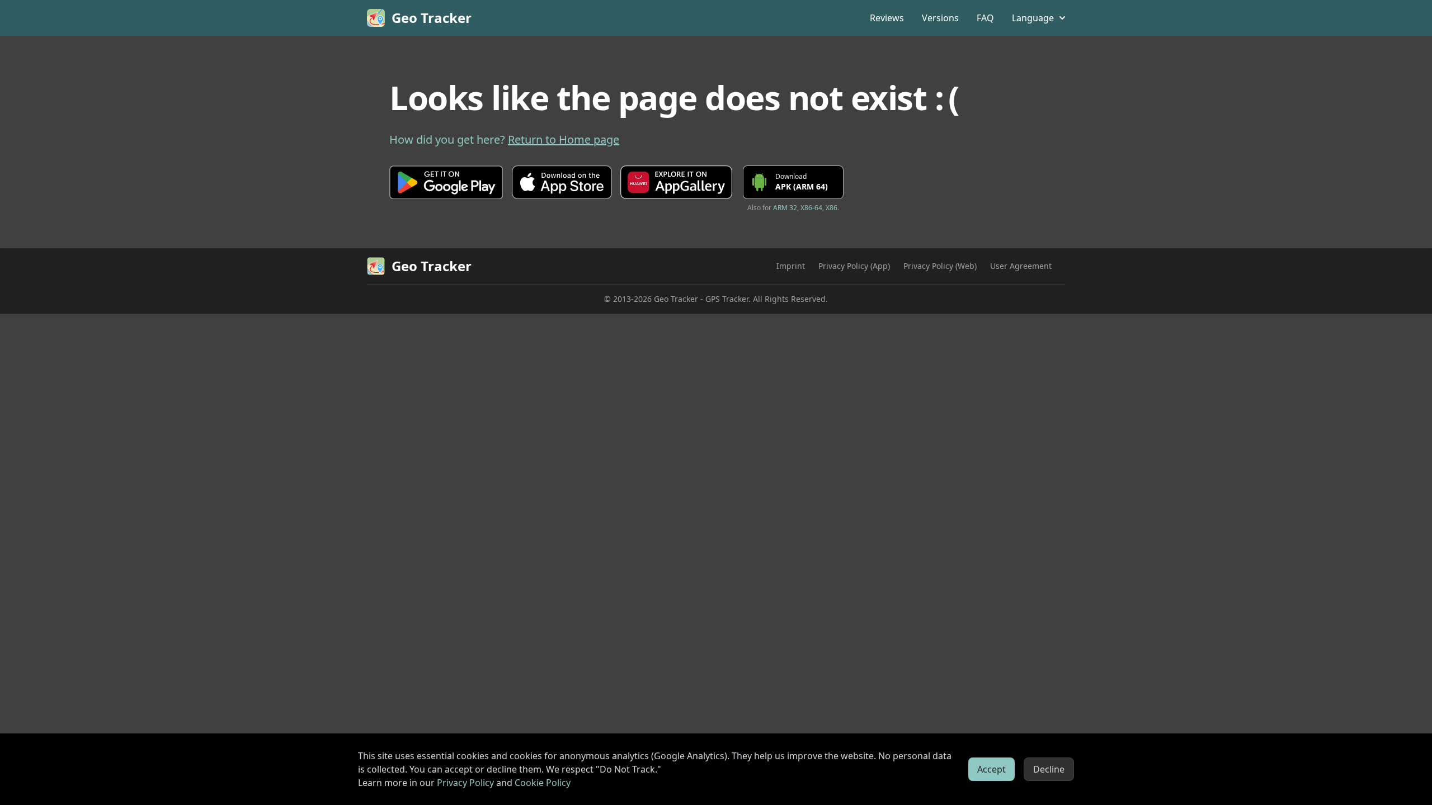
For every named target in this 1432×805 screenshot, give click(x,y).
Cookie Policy (543, 782)
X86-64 (811, 207)
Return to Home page (563, 139)
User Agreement (1021, 266)
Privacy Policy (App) (854, 266)
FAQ (985, 18)
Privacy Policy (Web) (940, 266)
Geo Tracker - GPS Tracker (701, 298)
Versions (940, 18)
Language (1033, 18)
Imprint (790, 266)
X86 (831, 207)
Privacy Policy (465, 782)
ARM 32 (785, 207)
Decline (1048, 769)
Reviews (887, 18)
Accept (991, 769)
